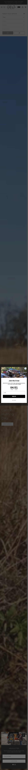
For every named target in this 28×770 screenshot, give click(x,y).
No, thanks (14, 400)
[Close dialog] (25, 368)
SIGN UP (14, 396)
